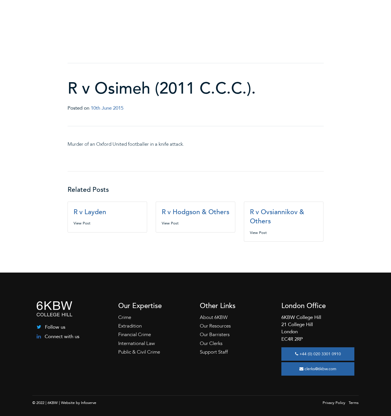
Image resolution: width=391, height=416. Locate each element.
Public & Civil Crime (139, 352)
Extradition (130, 326)
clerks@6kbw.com (319, 369)
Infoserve (88, 402)
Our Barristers (215, 334)
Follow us (54, 327)
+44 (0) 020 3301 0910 (319, 354)
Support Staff (214, 352)
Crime (124, 317)
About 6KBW (214, 317)
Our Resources (215, 326)
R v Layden (90, 212)
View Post (82, 223)
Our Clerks (211, 343)
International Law (136, 343)
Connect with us (61, 336)
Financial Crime (134, 334)
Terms (354, 402)
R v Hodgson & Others (195, 212)
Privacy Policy (334, 402)
